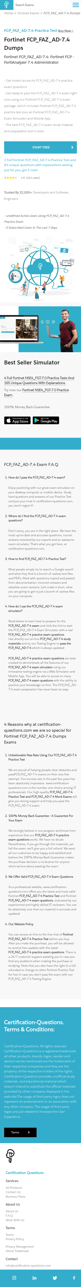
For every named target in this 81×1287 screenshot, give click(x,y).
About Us (12, 1211)
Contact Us (13, 1192)
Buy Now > (66, 31)
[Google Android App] (46, 423)
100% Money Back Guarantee (27, 407)
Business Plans (16, 1196)
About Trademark (17, 1251)
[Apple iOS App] (17, 423)
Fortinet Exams (28, 13)
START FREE (41, 147)
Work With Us (15, 1220)
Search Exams (25, 5)
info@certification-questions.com (28, 1265)
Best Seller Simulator (32, 362)
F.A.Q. (10, 1215)
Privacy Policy (15, 1239)
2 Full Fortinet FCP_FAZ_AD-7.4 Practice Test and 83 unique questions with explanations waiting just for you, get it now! (40, 165)
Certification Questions (25, 1172)
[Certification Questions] (6, 5)
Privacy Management (20, 1246)
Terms (15, 1132)
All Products (14, 1188)
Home (8, 13)
